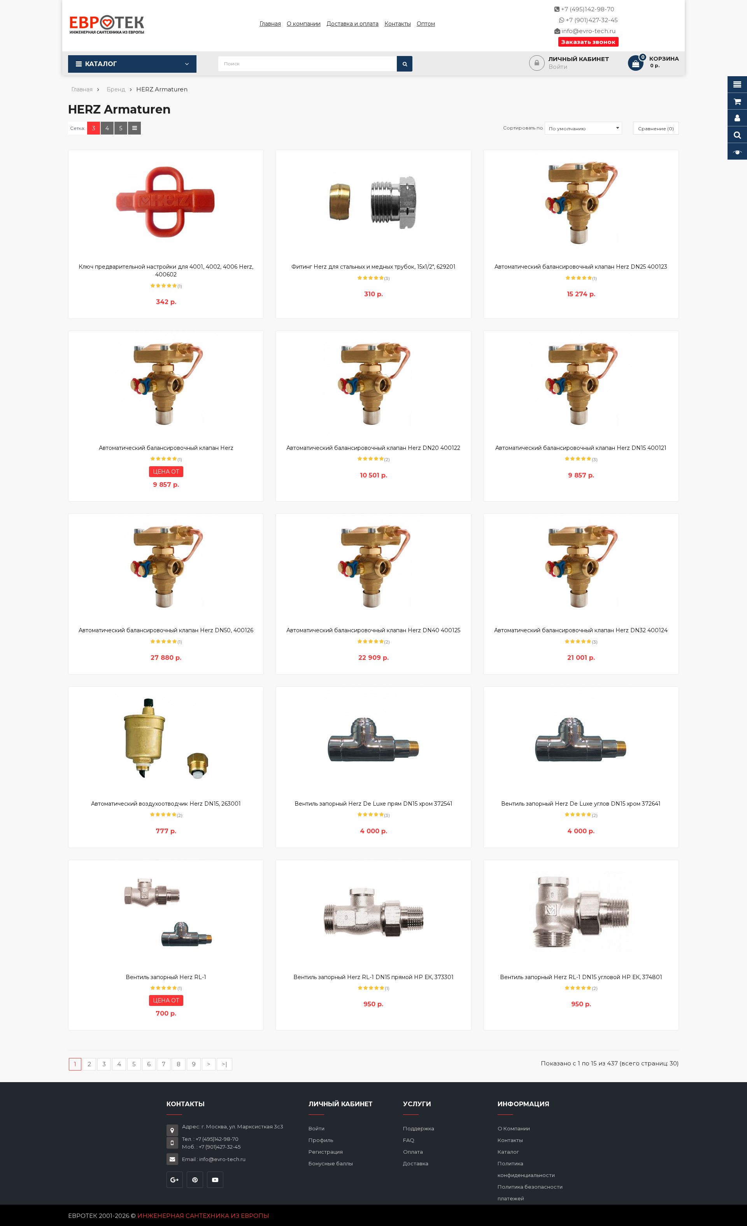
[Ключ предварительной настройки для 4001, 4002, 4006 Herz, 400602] (166, 202)
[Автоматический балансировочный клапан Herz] (166, 383)
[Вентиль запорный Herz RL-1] (166, 912)
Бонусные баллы (331, 1163)
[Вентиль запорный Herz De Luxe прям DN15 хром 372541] (373, 739)
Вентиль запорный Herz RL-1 (166, 977)
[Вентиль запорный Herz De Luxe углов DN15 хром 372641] (580, 739)
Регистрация (326, 1152)
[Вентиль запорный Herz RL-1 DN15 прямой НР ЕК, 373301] (373, 912)
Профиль (321, 1140)
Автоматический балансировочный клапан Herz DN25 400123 (580, 266)
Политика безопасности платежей (530, 1193)
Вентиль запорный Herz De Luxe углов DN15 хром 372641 (581, 803)
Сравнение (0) (656, 128)
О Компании (514, 1128)
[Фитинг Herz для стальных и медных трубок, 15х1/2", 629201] (373, 202)
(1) (179, 286)
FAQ (408, 1140)
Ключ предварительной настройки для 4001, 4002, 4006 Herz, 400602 (166, 270)
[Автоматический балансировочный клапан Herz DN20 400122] (373, 383)
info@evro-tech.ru (587, 31)
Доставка (415, 1163)
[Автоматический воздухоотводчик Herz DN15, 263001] (166, 739)
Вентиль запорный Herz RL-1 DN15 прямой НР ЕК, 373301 (373, 977)
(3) (387, 278)
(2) (387, 459)
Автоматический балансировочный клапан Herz (166, 447)
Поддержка (418, 1128)
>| (224, 1064)
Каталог (101, 64)
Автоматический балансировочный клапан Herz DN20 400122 (373, 447)
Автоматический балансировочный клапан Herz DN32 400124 (581, 630)
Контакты (510, 1140)
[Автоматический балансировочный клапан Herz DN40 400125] (373, 566)
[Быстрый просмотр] (179, 246)
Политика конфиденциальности (526, 1169)
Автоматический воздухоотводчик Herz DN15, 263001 (166, 803)
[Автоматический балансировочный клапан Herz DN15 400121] (580, 383)
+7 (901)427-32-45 (591, 20)
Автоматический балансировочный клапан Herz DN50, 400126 (166, 630)
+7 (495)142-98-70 (586, 9)
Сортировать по (523, 128)
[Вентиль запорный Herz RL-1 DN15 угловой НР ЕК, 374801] (580, 912)
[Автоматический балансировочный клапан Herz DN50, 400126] (166, 566)
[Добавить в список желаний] (153, 246)
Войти (316, 1128)
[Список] (134, 128)
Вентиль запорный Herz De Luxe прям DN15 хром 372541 (373, 803)
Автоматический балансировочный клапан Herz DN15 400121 (580, 447)
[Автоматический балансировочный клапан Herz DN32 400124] (580, 566)
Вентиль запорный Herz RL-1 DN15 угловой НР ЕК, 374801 (581, 977)
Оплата (413, 1152)
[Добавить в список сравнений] (166, 246)
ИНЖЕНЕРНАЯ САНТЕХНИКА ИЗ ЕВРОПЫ (203, 1215)
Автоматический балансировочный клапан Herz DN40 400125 (373, 630)
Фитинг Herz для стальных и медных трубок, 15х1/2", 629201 (373, 266)
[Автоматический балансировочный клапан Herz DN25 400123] (580, 202)
